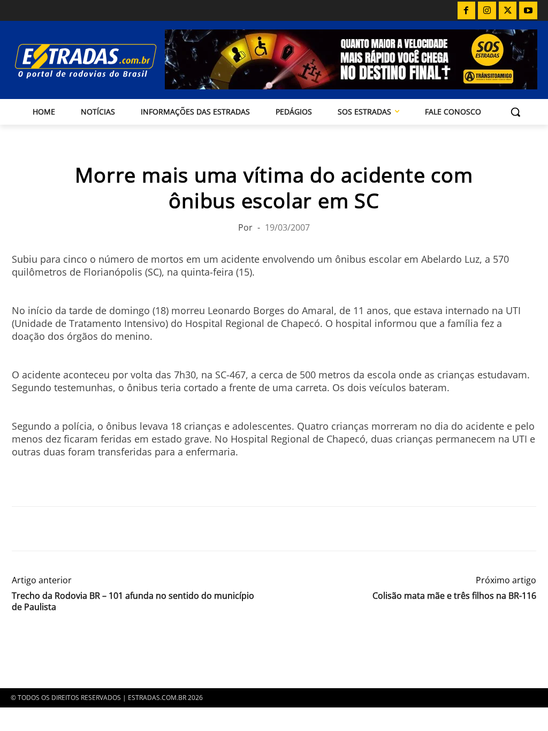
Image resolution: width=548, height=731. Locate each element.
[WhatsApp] (71, 528)
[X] (508, 11)
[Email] (96, 528)
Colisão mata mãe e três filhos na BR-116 (454, 595)
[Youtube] (528, 11)
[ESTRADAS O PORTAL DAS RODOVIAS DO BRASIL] (74, 61)
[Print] (121, 528)
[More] (146, 528)
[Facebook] (467, 11)
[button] (515, 112)
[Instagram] (487, 11)
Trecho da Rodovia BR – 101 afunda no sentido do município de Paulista (133, 601)
